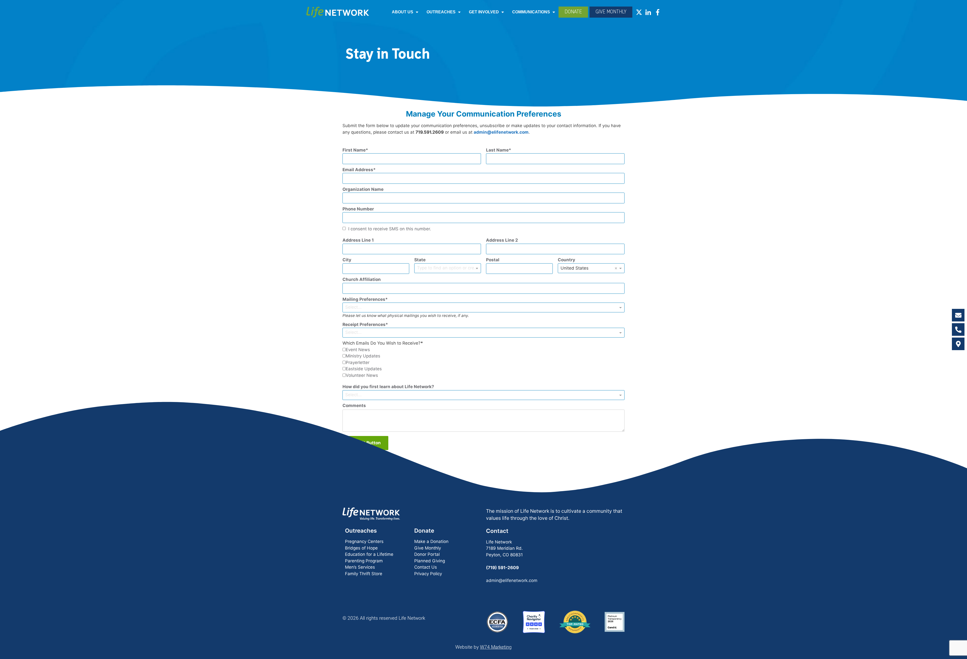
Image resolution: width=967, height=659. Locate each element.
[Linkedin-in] (648, 12)
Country (566, 259)
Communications (531, 12)
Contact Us (425, 567)
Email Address (357, 169)
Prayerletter (357, 362)
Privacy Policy (428, 573)
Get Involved (484, 12)
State (420, 259)
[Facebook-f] (657, 12)
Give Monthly (427, 548)
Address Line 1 (358, 240)
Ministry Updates (363, 355)
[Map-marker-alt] (958, 344)
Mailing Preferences (363, 299)
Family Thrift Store (363, 573)
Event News (358, 349)
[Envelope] (958, 315)
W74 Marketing (496, 647)
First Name (354, 150)
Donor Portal (427, 554)
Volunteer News (362, 375)
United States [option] (575, 268)
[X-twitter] (639, 12)
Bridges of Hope (361, 548)
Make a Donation (431, 541)
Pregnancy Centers (364, 541)
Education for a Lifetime (369, 554)
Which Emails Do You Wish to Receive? (381, 343)
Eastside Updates (364, 368)
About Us (402, 12)
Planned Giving (429, 560)
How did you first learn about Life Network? (388, 386)
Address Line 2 (502, 240)
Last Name (497, 150)
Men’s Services (360, 567)
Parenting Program (364, 560)
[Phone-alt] (958, 329)
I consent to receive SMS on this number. (389, 228)
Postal (492, 259)
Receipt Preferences (364, 324)
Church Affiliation (361, 279)
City (346, 259)
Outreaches (441, 12)
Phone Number (358, 208)
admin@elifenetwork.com (501, 132)
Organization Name (363, 189)
